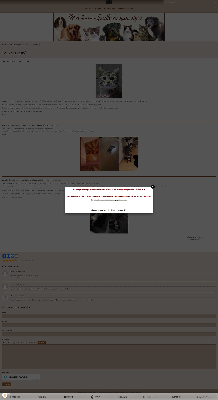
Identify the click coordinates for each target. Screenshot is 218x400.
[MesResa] (68, 397)
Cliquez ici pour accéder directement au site (109, 210)
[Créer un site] (14, 397)
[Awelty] (95, 397)
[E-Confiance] (149, 397)
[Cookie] (4, 395)
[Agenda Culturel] (203, 397)
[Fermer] (153, 187)
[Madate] (41, 397)
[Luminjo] (176, 397)
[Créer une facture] (122, 397)
